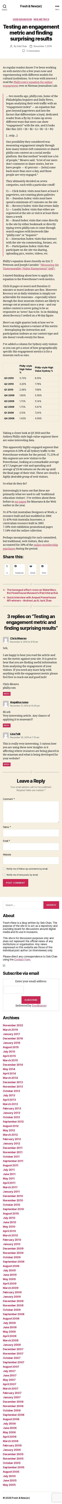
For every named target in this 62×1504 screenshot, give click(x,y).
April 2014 (9, 1073)
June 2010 (9, 1222)
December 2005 (13, 1454)
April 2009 (9, 1283)
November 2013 (13, 1086)
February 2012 (12, 1139)
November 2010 (13, 1200)
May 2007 (9, 1379)
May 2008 (9, 1331)
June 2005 (10, 1480)
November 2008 (13, 1305)
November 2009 (13, 1252)
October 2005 (12, 1462)
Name (7, 827)
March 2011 (10, 1187)
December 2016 (13, 1038)
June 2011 (9, 1174)
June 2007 (9, 1375)
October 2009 (12, 1257)
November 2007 (13, 1353)
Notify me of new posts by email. (22, 874)
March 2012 (10, 1134)
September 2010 (13, 1209)
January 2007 (12, 1397)
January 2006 (12, 1449)
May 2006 (9, 1432)
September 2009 (13, 1261)
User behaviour (22, 19)
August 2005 (11, 1471)
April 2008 (9, 1336)
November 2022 (13, 1025)
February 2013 (12, 1108)
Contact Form (22, 959)
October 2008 (12, 1309)
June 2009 (10, 1274)
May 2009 (9, 1279)
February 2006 (12, 1445)
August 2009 (11, 1266)
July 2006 (9, 1423)
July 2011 (9, 1169)
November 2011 (12, 1152)
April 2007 (9, 1384)
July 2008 (9, 1322)
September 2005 (13, 1467)
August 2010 (11, 1213)
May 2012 (9, 1130)
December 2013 (13, 1082)
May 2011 (9, 1178)
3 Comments (33, 50)
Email (6, 841)
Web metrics (41, 19)
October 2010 (11, 1204)
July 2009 (9, 1270)
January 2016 (11, 1042)
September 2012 (13, 1121)
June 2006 (10, 1427)
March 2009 (10, 1287)
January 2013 (11, 1112)
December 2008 (13, 1301)
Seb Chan (22, 46)
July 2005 (9, 1476)
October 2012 (11, 1117)
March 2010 (10, 1235)
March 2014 (10, 1077)
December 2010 (13, 1196)
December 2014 (13, 1064)
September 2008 (13, 1314)
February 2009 (12, 1292)
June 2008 (10, 1327)
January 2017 (11, 1034)
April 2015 (9, 1055)
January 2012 (11, 1143)
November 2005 (13, 1458)
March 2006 (10, 1441)
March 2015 (10, 1060)
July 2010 (9, 1217)
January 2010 (11, 1244)
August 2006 (11, 1419)
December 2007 (13, 1349)
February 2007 (12, 1392)
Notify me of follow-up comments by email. (27, 868)
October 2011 (11, 1156)
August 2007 (11, 1366)
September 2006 (13, 1414)
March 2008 (10, 1340)
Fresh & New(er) (31, 6)
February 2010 (12, 1239)
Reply (7, 694)
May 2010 (9, 1226)
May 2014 (9, 1069)
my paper (20, 501)
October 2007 (11, 1357)
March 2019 (10, 1029)
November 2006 (13, 1406)
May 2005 (9, 1484)
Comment (9, 799)
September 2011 (13, 1161)
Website (7, 854)
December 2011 (12, 1147)
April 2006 (9, 1436)
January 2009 (12, 1296)
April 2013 (9, 1099)
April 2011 (9, 1182)
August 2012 (11, 1125)
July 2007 (9, 1371)
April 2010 (9, 1231)
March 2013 (10, 1104)
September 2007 (13, 1362)
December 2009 (13, 1248)
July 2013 (9, 1095)
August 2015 (11, 1047)
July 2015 (9, 1051)
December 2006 (13, 1401)
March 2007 (10, 1388)
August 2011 (10, 1165)
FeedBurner (39, 1005)
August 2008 (11, 1318)
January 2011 (11, 1191)
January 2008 (12, 1344)
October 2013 (11, 1090)
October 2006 (12, 1410)
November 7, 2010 (43, 46)
